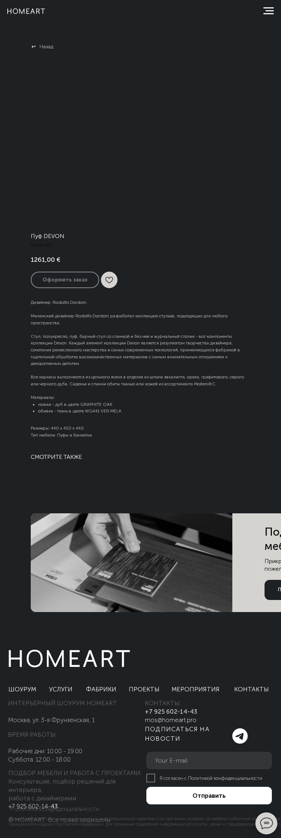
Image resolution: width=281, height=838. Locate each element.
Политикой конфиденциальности (225, 778)
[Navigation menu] (268, 11)
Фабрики (101, 689)
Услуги (60, 689)
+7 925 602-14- (29, 806)
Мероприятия (196, 689)
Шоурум (22, 689)
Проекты (144, 689)
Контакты (251, 689)
